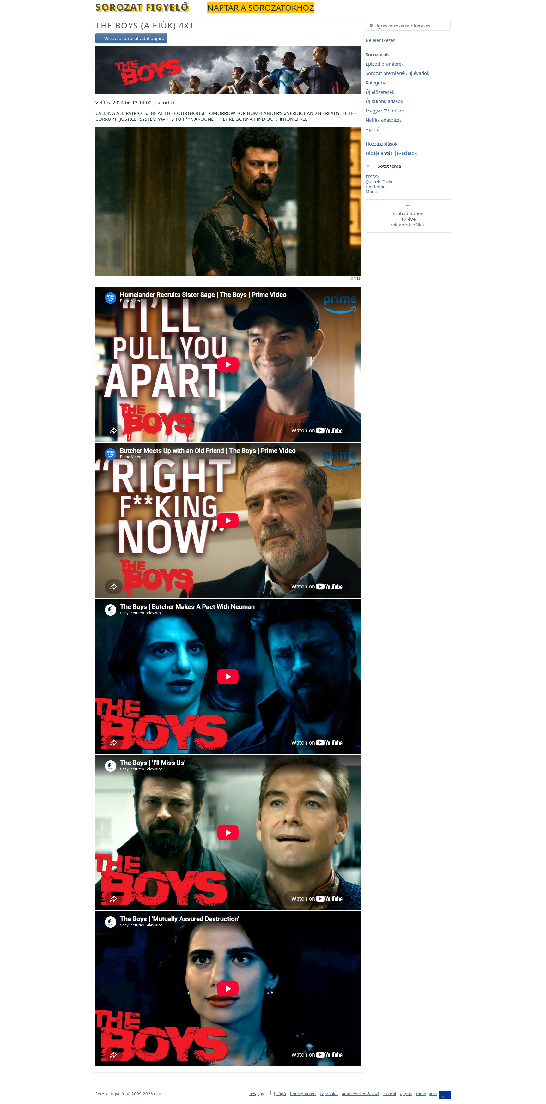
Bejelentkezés (380, 40)
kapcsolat (329, 1093)
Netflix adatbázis (384, 120)
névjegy (256, 1093)
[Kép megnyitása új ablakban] (228, 200)
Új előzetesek (380, 92)
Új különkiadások (384, 101)
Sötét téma (389, 166)
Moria (371, 192)
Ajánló (372, 129)
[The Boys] (228, 69)
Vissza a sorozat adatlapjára (133, 38)
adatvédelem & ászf (360, 1093)
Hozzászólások (381, 144)
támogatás (426, 1093)
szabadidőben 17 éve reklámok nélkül (408, 219)
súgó (281, 1093)
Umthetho (375, 187)
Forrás (355, 278)
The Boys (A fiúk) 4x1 (145, 25)
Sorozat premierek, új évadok (397, 73)
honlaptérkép (303, 1093)
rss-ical (389, 1093)
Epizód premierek (385, 64)
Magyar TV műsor (385, 110)
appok (406, 1093)
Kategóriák (377, 82)
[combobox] (408, 26)
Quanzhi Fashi (379, 181)
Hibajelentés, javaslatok (391, 153)
